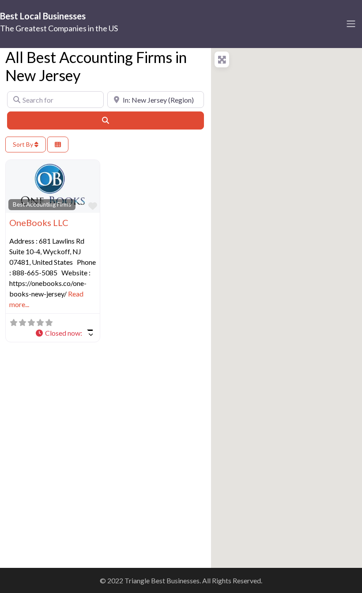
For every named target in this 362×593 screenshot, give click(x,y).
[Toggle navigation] (351, 24)
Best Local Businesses (43, 16)
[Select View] (57, 145)
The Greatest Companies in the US (59, 28)
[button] (64, 333)
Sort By (23, 144)
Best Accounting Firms (42, 204)
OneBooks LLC (38, 222)
